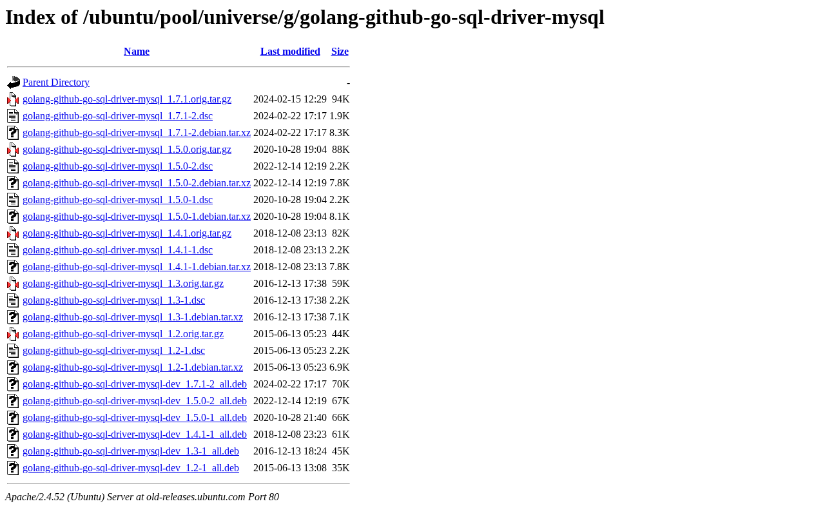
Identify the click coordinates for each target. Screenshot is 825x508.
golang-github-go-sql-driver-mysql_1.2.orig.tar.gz (123, 333)
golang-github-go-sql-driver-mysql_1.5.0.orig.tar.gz (127, 149)
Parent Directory (56, 82)
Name (137, 51)
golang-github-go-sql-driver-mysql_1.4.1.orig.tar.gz (127, 233)
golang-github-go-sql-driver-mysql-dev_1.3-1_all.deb (131, 450)
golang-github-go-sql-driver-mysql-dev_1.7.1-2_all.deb (135, 383)
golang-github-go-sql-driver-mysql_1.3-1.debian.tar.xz (133, 316)
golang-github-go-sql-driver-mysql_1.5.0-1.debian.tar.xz (137, 216)
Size (340, 51)
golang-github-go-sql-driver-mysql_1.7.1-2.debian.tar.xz (137, 132)
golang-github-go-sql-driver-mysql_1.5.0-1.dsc (118, 199)
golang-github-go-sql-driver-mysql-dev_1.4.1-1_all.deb (135, 434)
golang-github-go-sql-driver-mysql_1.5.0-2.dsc (118, 166)
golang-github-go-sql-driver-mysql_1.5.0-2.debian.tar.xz (137, 182)
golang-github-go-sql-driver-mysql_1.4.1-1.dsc (118, 249)
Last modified (290, 51)
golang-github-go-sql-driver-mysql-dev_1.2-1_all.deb (131, 467)
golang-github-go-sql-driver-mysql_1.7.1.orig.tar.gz (127, 98)
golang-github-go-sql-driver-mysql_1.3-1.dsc (114, 300)
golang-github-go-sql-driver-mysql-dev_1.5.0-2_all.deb (135, 400)
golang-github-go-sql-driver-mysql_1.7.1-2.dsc (118, 115)
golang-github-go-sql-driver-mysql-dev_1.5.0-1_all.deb (135, 417)
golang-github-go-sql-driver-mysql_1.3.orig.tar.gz (123, 283)
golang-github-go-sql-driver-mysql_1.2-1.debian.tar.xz (133, 367)
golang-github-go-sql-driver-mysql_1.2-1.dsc (114, 350)
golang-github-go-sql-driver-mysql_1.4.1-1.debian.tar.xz (137, 266)
